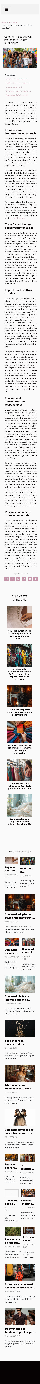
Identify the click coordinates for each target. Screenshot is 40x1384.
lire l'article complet (17, 218)
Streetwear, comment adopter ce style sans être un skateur (19, 1288)
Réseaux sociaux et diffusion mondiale (17, 95)
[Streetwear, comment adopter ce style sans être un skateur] (20, 1272)
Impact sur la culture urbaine (14, 87)
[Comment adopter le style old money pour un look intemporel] (19, 696)
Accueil (3, 22)
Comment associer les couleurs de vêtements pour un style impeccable (19, 749)
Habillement (13, 22)
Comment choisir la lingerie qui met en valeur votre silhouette (19, 821)
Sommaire (11, 74)
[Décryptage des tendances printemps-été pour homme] (20, 1316)
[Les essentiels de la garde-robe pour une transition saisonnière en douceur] (27, 1157)
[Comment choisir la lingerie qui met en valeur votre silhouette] (19, 805)
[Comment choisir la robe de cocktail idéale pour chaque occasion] (19, 770)
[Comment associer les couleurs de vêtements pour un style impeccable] (19, 732)
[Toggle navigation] (6, 9)
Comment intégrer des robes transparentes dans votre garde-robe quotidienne (19, 1134)
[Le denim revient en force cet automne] (29, 1230)
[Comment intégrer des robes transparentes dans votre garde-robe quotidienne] (20, 1117)
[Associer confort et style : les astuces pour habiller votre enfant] (11, 1157)
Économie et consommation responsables (18, 91)
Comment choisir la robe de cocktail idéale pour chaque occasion (19, 786)
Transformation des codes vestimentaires (18, 83)
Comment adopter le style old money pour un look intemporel (19, 712)
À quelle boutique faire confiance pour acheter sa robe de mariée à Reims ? (19, 635)
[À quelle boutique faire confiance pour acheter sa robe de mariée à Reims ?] (19, 617)
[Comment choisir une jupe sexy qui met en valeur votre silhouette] (12, 1193)
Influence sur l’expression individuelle (17, 79)
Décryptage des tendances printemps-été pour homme (19, 1332)
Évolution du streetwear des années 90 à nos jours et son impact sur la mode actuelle (19, 674)
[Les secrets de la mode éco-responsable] (13, 1231)
